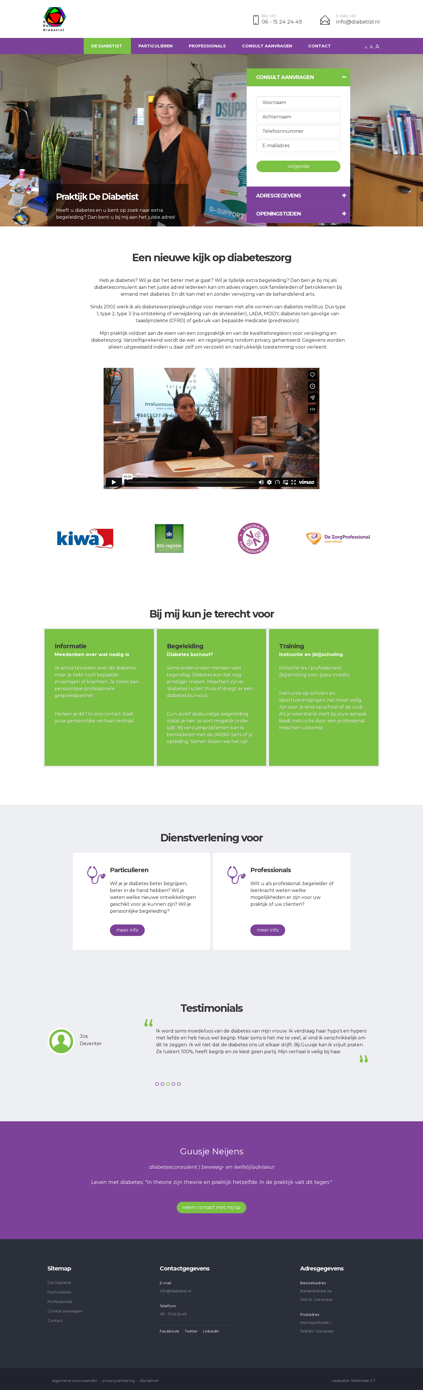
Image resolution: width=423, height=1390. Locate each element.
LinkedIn (211, 1331)
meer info (127, 930)
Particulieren (155, 46)
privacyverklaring (118, 1380)
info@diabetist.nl (358, 22)
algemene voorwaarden (75, 1380)
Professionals (207, 46)
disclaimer (149, 1380)
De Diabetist (106, 46)
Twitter (191, 1331)
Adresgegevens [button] (278, 196)
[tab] (298, 77)
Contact (319, 46)
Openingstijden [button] (278, 214)
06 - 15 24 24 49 (282, 22)
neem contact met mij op (211, 1207)
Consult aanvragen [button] (285, 77)
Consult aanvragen (267, 46)
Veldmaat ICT (363, 1380)
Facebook (169, 1331)
